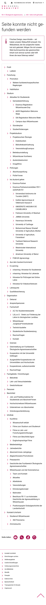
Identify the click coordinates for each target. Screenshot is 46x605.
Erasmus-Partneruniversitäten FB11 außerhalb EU (27, 188)
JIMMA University (22, 217)
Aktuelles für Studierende (19, 97)
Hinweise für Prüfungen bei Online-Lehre (26, 278)
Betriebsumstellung (20, 152)
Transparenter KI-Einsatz (12, 585)
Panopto (7, 575)
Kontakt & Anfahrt (14, 512)
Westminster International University (26, 249)
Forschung (11, 75)
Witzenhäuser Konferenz (22, 156)
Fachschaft (14, 307)
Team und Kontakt (20, 474)
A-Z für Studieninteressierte (23, 311)
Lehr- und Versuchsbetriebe (20, 382)
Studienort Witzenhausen (20, 516)
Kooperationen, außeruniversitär (22, 366)
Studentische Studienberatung (25, 331)
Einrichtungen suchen (11, 556)
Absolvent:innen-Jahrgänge (20, 452)
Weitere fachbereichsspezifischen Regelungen (26, 84)
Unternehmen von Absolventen (22, 407)
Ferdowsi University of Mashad (28, 213)
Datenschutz (9, 579)
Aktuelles (16, 478)
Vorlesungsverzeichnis (12, 566)
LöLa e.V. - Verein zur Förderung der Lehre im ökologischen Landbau (26, 316)
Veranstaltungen (19, 485)
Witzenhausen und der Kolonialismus (24, 470)
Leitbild (13, 71)
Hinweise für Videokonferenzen (25, 284)
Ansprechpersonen (17, 303)
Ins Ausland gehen (17, 179)
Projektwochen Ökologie (22, 137)
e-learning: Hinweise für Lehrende (26, 273)
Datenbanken (21, 141)
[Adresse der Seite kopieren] (34, 539)
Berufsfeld (11, 393)
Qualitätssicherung (17, 292)
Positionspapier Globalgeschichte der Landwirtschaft (27, 507)
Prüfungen (14, 168)
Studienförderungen (20, 129)
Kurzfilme (13, 419)
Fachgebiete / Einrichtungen (18, 374)
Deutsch (39, 3)
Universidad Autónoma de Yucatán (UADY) (26, 195)
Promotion (14, 79)
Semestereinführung (21, 101)
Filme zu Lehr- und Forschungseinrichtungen (23, 431)
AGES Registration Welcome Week (27, 112)
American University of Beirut (27, 254)
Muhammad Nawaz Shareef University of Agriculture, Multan (28, 229)
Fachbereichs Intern (22, 3)
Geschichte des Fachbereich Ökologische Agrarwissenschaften (26, 464)
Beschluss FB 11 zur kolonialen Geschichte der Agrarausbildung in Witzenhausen (26, 499)
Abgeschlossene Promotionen (21, 456)
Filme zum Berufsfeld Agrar (23, 437)
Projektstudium (16, 133)
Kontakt (16, 339)
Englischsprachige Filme (22, 440)
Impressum (8, 588)
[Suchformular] (5, 3)
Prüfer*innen (18, 175)
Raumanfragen (19, 335)
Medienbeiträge (16, 444)
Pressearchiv (15, 460)
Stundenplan (18, 125)
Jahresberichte (15, 448)
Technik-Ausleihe (19, 327)
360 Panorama (18, 520)
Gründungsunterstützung (19, 411)
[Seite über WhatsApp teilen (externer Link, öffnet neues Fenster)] (22, 539)
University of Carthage (24, 224)
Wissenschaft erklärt (21, 423)
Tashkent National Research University (27, 242)
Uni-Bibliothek (9, 569)
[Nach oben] (40, 596)
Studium (10, 93)
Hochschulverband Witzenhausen (23, 403)
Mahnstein (17, 493)
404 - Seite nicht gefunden (34, 15)
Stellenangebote (10, 559)
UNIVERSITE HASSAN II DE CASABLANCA (26, 207)
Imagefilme (17, 164)
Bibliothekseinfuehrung (25, 145)
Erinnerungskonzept (20, 489)
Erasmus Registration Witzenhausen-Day (24, 106)
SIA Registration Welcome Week (28, 118)
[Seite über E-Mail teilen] (16, 539)
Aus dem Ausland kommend (21, 262)
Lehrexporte (14, 288)
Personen (10, 389)
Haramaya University (24, 221)
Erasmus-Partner (19, 183)
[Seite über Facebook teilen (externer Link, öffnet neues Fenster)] (28, 539)
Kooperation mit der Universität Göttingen (22, 354)
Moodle (7, 572)
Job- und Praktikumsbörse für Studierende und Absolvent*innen (23, 398)
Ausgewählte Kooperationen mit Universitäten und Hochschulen (22, 361)
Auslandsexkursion (20, 160)
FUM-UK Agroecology (21, 258)
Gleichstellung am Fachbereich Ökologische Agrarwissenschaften (23, 348)
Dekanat (13, 299)
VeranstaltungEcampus (25, 148)
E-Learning (14, 266)
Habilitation (14, 89)
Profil (9, 67)
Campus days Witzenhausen (27, 121)
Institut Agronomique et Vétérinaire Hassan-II (25, 201)
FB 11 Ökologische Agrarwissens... (13, 15)
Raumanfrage (15, 370)
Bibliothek (14, 378)
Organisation (12, 296)
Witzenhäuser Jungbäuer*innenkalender (23, 322)
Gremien (13, 343)
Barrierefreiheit (9, 582)
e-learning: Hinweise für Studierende (27, 270)
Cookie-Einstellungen (11, 562)
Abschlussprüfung (20, 172)
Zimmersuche (15, 524)
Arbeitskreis (17, 481)
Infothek (10, 415)
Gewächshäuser (16, 385)
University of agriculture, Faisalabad (25, 236)
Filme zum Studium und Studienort (26, 426)
